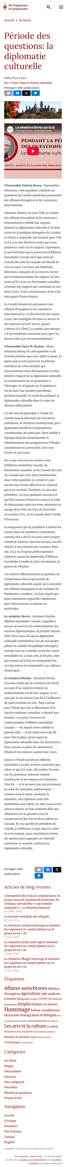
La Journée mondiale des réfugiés (26, 916)
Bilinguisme (23, 998)
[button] (48, 7)
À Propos (10, 1121)
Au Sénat (10, 1060)
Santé (34, 1037)
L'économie (53, 1021)
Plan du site (36, 1156)
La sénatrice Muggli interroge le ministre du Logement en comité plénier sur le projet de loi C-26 (32, 962)
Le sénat (52, 1026)
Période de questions (18, 1092)
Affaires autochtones (25, 988)
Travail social (27, 1043)
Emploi (24, 1004)
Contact (9, 1137)
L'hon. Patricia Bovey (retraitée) (31, 83)
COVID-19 (45, 998)
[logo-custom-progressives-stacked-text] (15, 7)
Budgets (34, 999)
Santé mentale (44, 1037)
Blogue (9, 1066)
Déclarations (12, 1071)
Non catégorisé (14, 1082)
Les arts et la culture (25, 1026)
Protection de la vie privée (18, 1031)
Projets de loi (12, 1098)
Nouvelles (10, 1087)
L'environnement (37, 1020)
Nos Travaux (12, 1131)
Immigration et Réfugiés (38, 1015)
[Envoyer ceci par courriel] (8, 93)
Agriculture (31, 993)
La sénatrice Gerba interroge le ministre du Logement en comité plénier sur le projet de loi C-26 (31, 946)
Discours (10, 1076)
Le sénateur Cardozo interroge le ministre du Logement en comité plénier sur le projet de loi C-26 (32, 929)
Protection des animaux (44, 1032)
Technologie (12, 1042)
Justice (24, 1021)
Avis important (21, 1156)
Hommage (17, 1009)
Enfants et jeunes (44, 1004)
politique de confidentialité (33, 1160)
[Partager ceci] (17, 93)
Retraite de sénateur (17, 1037)
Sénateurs (11, 1126)
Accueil (9, 1115)
